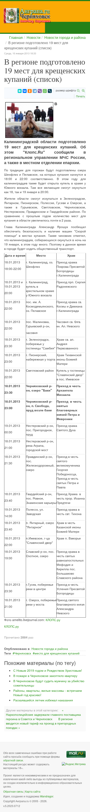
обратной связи (13, 760)
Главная (16, 37)
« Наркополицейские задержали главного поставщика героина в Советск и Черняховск (43, 714)
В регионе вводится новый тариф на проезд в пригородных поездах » (41, 723)
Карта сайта (32, 791)
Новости (33, 37)
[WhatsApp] (45, 91)
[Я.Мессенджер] (20, 91)
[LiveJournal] (50, 91)
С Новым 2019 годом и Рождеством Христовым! (47, 670)
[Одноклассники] (30, 91)
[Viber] (40, 91)
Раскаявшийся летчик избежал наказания (43, 700)
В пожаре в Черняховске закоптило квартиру (45, 675)
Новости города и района (65, 37)
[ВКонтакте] (25, 91)
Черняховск (22, 653)
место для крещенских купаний (57, 653)
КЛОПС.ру (53, 620)
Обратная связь (13, 791)
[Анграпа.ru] (46, 16)
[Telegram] (35, 91)
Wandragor (46, 796)
